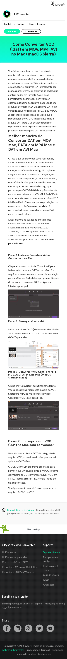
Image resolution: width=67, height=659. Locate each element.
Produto (8, 24)
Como (10, 509)
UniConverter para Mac (35, 206)
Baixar (12, 31)
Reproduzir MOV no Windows (18, 571)
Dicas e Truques (37, 24)
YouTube (50, 628)
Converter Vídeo (25, 509)
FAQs (46, 579)
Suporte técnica (51, 552)
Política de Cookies (26, 653)
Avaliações (48, 584)
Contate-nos (44, 653)
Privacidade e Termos (37, 649)
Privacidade (56, 649)
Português (16, 603)
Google (28, 628)
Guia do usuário (51, 574)
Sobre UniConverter (13, 649)
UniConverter (9, 552)
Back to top (33, 529)
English (6, 603)
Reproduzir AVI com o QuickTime (20, 566)
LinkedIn (17, 628)
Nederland (16, 607)
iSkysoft (57, 4)
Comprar (31, 31)
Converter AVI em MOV (15, 561)
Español (39, 603)
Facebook (6, 628)
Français (49, 603)
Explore (20, 24)
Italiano (59, 603)
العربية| (6, 607)
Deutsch (28, 603)
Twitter (39, 628)
